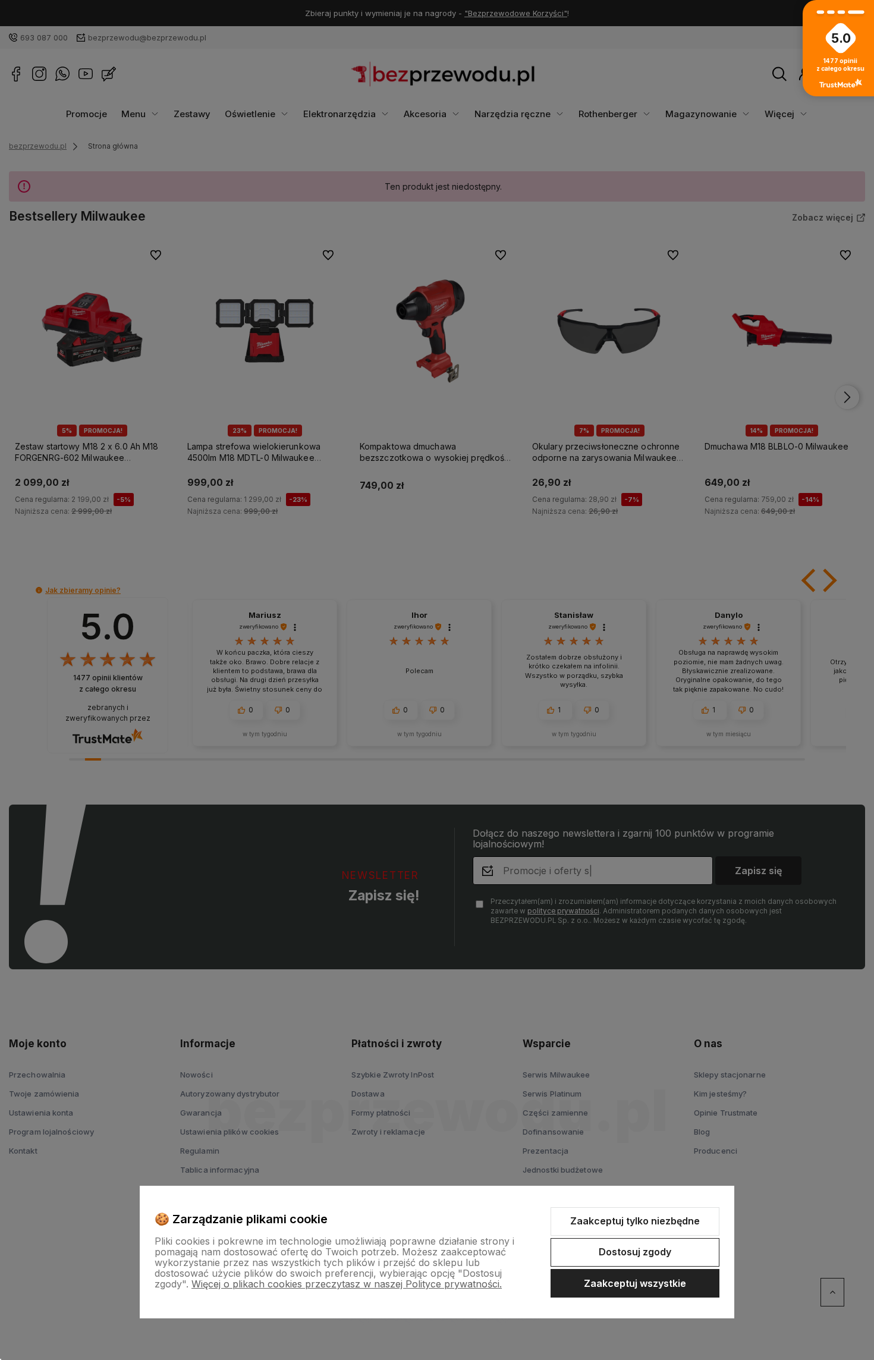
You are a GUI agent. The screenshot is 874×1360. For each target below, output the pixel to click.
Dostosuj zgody (635, 1252)
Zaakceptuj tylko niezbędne (635, 1221)
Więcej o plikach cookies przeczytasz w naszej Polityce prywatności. (346, 1284)
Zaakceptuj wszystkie (635, 1283)
